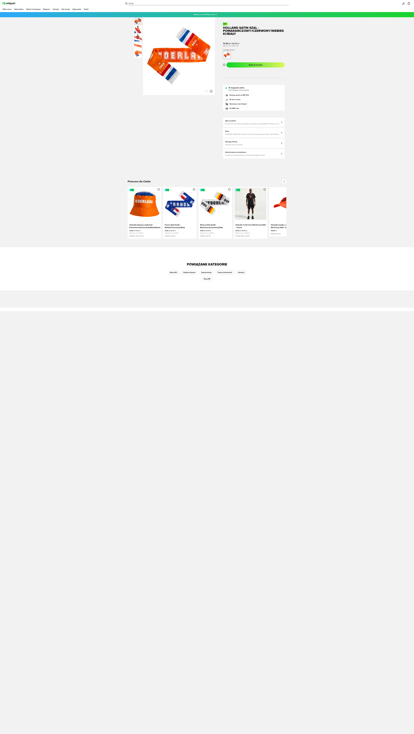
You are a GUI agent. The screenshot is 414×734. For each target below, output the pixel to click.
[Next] (284, 181)
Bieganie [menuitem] (46, 9)
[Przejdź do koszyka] (408, 3)
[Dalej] (211, 91)
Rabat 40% (173, 272)
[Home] (9, 3)
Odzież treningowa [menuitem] (33, 9)
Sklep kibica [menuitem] (19, 9)
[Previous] (279, 181)
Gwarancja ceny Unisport (238, 104)
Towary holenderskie (225, 272)
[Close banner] (411, 14)
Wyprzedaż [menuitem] (77, 9)
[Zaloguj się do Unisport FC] (403, 3)
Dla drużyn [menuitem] (66, 9)
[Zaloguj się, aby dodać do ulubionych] (224, 65)
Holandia (241, 272)
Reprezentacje (207, 272)
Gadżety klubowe (189, 272)
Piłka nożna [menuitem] (7, 9)
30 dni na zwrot (234, 99)
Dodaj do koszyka (256, 65)
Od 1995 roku (234, 108)
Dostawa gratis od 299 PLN (239, 95)
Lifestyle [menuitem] (56, 9)
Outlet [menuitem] (86, 9)
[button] (138, 29)
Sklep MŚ (207, 279)
